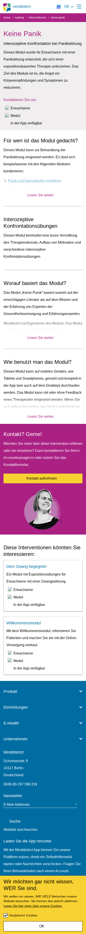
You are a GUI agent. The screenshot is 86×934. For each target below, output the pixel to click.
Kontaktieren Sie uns (20, 100)
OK (41, 926)
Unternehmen (16, 739)
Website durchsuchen (20, 829)
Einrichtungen (16, 707)
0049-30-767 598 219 (20, 784)
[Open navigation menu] (79, 6)
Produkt (10, 691)
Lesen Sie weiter (40, 195)
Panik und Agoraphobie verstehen (34, 181)
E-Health (11, 723)
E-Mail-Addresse (17, 804)
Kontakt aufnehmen (41, 478)
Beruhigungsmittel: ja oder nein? (33, 188)
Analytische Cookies (23, 915)
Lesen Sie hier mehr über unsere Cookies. (33, 906)
